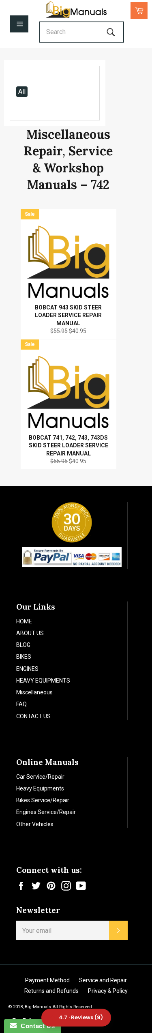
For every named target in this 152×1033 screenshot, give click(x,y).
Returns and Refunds (51, 991)
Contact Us (36, 1025)
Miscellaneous (34, 692)
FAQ (21, 704)
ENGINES (27, 669)
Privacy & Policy (108, 991)
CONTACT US (33, 716)
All (22, 91)
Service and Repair (103, 980)
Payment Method (47, 980)
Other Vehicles (35, 824)
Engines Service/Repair (46, 812)
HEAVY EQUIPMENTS (43, 680)
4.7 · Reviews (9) (81, 1017)
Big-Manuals (38, 1006)
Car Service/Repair (40, 776)
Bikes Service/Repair (42, 800)
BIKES (23, 656)
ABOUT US (30, 633)
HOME (24, 621)
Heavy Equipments (40, 788)
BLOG (23, 645)
